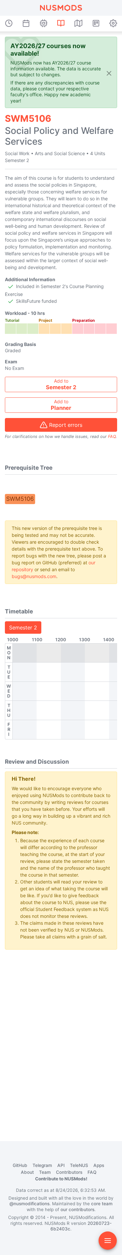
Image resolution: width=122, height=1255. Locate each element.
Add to (61, 384)
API (61, 1165)
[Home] (61, 8)
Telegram (42, 1165)
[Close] (109, 73)
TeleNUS (79, 1165)
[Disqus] (61, 1037)
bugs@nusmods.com (34, 576)
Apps (98, 1165)
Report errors (65, 425)
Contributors (69, 1172)
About (27, 1172)
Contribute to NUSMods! (61, 1178)
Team (45, 1172)
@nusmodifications (29, 1203)
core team (102, 1203)
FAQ (112, 436)
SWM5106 (20, 498)
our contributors (77, 1209)
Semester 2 (23, 627)
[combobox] (61, 384)
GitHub (20, 1165)
